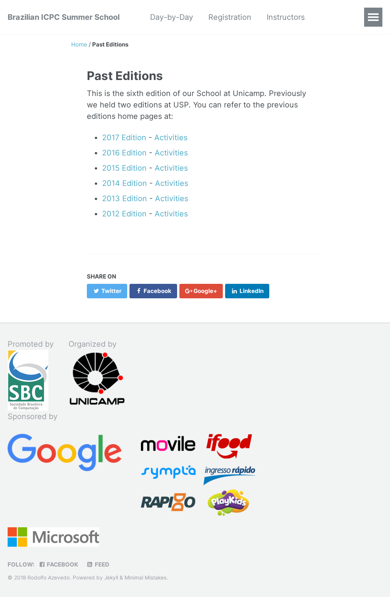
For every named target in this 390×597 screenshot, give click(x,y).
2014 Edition (124, 183)
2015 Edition (124, 168)
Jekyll (111, 578)
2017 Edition (124, 137)
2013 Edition (124, 198)
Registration (229, 17)
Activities (170, 137)
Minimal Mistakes (145, 578)
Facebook (62, 564)
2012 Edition (124, 213)
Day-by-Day (171, 17)
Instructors (286, 17)
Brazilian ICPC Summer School (64, 17)
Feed (101, 564)
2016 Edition (124, 152)
